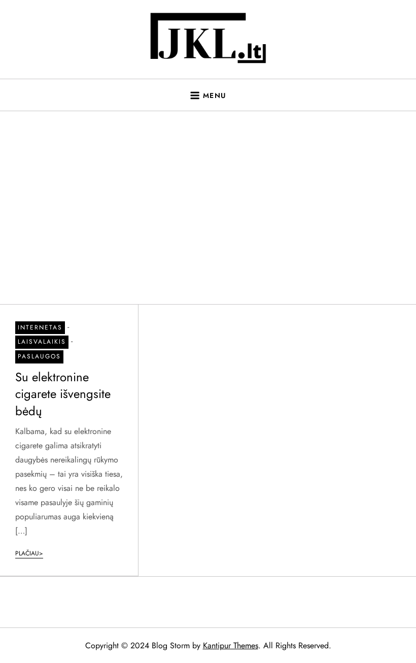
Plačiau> (29, 553)
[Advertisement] (208, 208)
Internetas (40, 327)
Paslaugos (39, 356)
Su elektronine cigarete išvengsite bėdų (63, 394)
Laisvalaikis (42, 341)
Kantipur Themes (230, 645)
